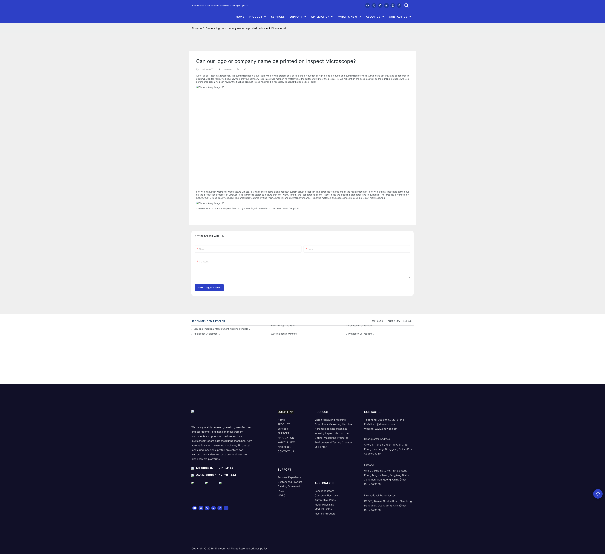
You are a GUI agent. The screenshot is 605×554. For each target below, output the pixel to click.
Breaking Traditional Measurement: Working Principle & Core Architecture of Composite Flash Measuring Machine (222, 328)
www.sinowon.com (386, 428)
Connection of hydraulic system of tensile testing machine (361, 325)
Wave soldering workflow (284, 333)
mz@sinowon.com (384, 424)
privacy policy (259, 548)
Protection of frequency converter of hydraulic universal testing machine (361, 333)
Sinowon (196, 28)
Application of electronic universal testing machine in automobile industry (207, 333)
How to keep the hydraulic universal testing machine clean (284, 325)
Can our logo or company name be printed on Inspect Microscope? (246, 28)
